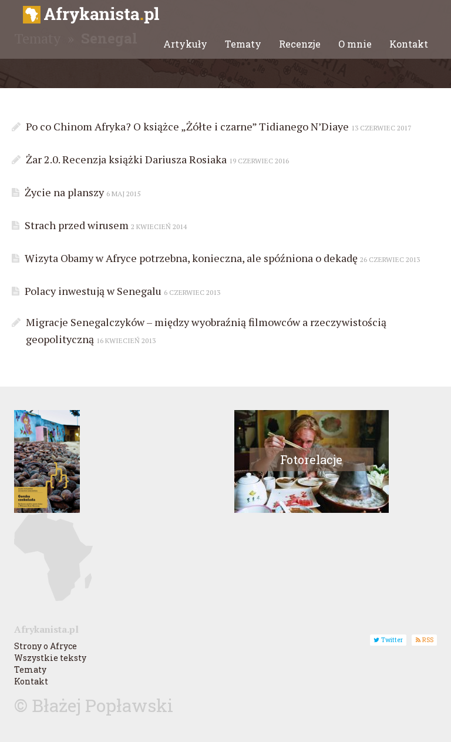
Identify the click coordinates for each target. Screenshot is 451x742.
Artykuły (185, 44)
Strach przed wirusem (104, 225)
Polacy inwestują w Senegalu (121, 291)
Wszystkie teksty (50, 657)
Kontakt (408, 44)
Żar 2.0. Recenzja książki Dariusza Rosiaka (156, 159)
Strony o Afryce (45, 646)
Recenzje (300, 44)
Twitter (391, 640)
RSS (426, 640)
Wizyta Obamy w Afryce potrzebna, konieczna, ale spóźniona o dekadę (221, 258)
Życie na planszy (81, 192)
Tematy (243, 44)
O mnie (355, 44)
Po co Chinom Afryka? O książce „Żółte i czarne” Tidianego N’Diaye (217, 126)
